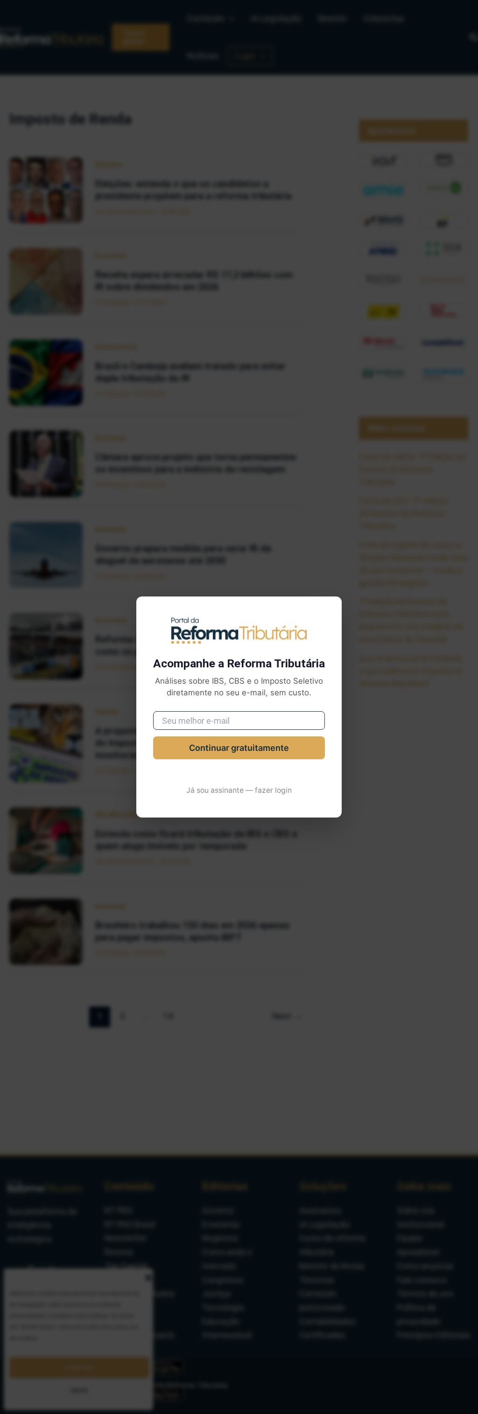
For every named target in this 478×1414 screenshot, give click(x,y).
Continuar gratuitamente (239, 748)
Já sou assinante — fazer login (239, 790)
